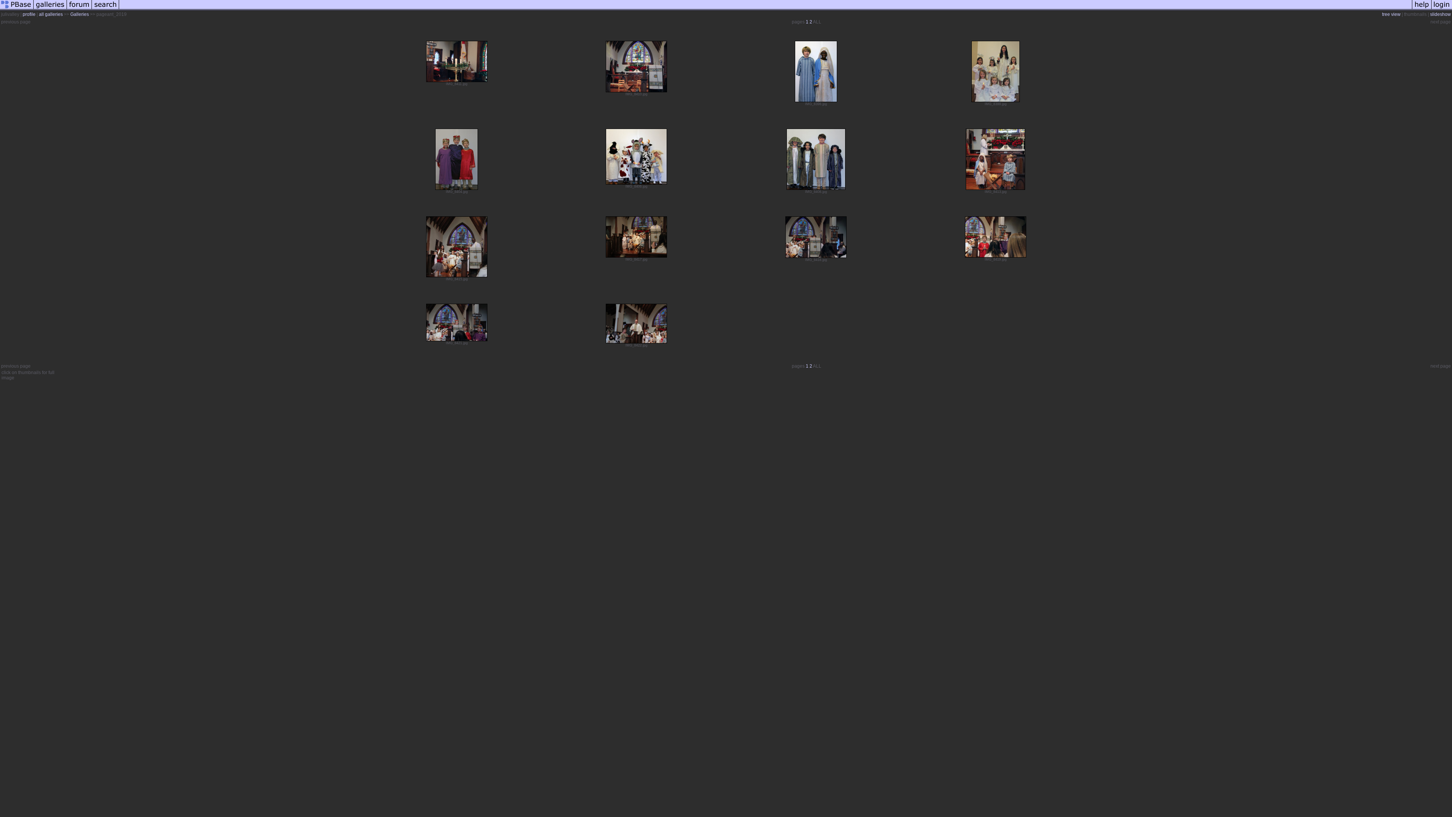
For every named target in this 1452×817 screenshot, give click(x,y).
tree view (1391, 14)
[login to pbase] (1442, 9)
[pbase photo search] (105, 9)
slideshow (1440, 14)
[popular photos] (765, 9)
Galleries (79, 14)
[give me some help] (1422, 9)
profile (29, 14)
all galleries (51, 14)
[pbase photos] (17, 9)
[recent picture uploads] (50, 9)
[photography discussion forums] (79, 9)
